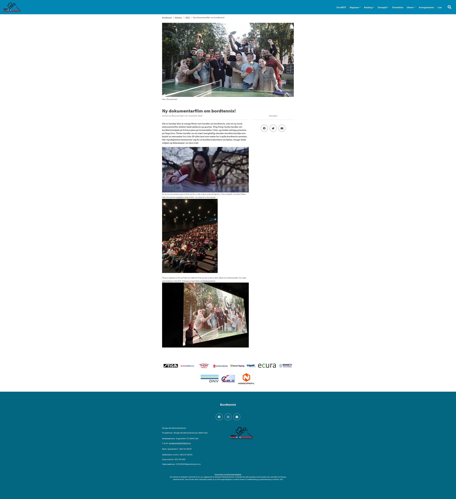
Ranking (368, 7)
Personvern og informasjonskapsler (228, 474)
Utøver (410, 7)
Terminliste (397, 7)
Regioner (354, 7)
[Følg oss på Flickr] (236, 416)
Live (440, 7)
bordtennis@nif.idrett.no (180, 443)
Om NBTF (341, 7)
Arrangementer (426, 7)
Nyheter (178, 17)
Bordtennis (167, 17)
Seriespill (382, 7)
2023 (187, 17)
